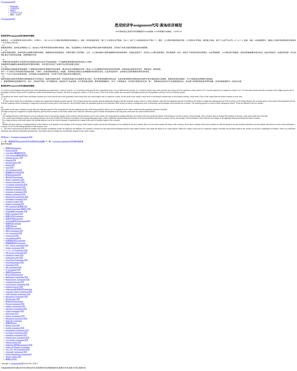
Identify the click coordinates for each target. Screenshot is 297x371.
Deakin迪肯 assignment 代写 (16, 211)
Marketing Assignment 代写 (16, 189)
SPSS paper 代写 (12, 314)
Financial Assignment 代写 (16, 187)
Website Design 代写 (13, 343)
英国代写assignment (13, 224)
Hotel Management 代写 (15, 263)
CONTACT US (16, 12)
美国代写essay (11, 226)
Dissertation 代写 (12, 265)
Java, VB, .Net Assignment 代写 (18, 349)
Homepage (14, 6)
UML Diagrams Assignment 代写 (18, 294)
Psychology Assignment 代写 (16, 333)
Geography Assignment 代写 (16, 352)
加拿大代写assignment (14, 219)
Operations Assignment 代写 (16, 335)
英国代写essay (11, 323)
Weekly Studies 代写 (13, 357)
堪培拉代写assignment (14, 301)
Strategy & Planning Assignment (17, 347)
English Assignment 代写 (15, 328)
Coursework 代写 (12, 236)
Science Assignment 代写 (15, 248)
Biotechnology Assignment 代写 (18, 280)
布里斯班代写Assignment (15, 241)
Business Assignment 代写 (15, 194)
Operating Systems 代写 (15, 255)
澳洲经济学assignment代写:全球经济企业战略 (26, 141)
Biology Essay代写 (13, 325)
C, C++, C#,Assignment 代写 (17, 250)
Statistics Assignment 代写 (15, 306)
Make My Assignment (14, 321)
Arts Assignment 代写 (14, 170)
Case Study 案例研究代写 (16, 153)
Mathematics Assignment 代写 (17, 277)
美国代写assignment (13, 228)
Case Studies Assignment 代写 (17, 340)
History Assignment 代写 (15, 180)
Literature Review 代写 (14, 158)
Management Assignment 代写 (17, 197)
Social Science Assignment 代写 (17, 284)
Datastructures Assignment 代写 (17, 338)
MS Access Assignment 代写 (16, 253)
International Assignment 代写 (17, 297)
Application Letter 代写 (14, 258)
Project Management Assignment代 (19, 354)
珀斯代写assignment (13, 272)
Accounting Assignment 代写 (16, 185)
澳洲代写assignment (13, 148)
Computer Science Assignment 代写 (19, 292)
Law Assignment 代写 (14, 233)
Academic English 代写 (14, 202)
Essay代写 (10, 168)
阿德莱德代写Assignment (15, 243)
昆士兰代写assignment (14, 275)
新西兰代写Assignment (15, 216)
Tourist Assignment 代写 (15, 311)
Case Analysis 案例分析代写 (16, 155)
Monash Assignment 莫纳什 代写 (18, 209)
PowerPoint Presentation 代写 (17, 260)
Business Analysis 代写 (14, 287)
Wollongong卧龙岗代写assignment (19, 289)
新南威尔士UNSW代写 (15, 172)
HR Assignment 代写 (13, 267)
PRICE (13, 10)
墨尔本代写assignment (14, 177)
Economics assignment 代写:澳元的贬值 (68, 141)
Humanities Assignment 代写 (16, 199)
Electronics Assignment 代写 (16, 309)
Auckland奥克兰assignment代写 (18, 221)
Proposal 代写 (11, 160)
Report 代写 (10, 165)
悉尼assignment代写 (13, 175)
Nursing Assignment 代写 (15, 182)
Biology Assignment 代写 (15, 316)
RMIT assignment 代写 (14, 214)
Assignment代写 (17, 364)
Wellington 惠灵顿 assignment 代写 (19, 345)
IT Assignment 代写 (13, 270)
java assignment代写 (13, 238)
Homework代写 (12, 151)
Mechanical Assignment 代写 (16, 319)
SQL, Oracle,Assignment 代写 (17, 245)
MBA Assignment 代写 (14, 231)
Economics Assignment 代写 (21, 137)
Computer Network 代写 (15, 282)
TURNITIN (14, 8)
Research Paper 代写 (13, 163)
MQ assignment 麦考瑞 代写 (16, 207)
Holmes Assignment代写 (15, 204)
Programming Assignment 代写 (17, 330)
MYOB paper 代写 (13, 299)
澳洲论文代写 (11, 359)
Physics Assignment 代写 (15, 304)
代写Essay (5, 137)
